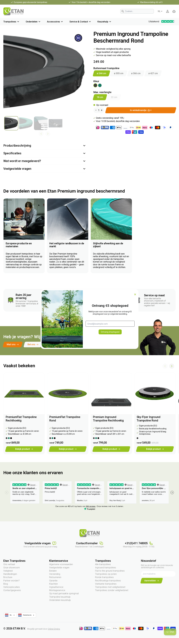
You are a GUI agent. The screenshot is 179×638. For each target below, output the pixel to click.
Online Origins (54, 629)
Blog (5, 583)
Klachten (53, 583)
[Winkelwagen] (174, 11)
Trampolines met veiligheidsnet (110, 587)
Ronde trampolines (104, 577)
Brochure (7, 577)
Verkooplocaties (11, 587)
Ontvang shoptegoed (110, 332)
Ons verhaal (9, 564)
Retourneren (55, 577)
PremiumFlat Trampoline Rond (64, 418)
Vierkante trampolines (105, 583)
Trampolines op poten (106, 574)
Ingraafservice (56, 587)
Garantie (53, 580)
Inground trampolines (105, 567)
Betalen (53, 570)
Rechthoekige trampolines (108, 580)
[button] (171, 366)
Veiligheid (8, 570)
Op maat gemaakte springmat (64, 593)
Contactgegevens (12, 590)
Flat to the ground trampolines (110, 570)
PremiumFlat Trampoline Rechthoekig (21, 418)
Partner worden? (11, 580)
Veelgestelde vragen (59, 567)
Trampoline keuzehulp (59, 597)
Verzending (54, 574)
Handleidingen (10, 574)
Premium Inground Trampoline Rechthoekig (108, 418)
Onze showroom (11, 567)
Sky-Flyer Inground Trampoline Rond (148, 418)
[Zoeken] (123, 11)
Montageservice (57, 590)
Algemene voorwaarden (61, 564)
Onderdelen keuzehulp (60, 600)
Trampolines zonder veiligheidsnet (111, 590)
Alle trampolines (103, 564)
